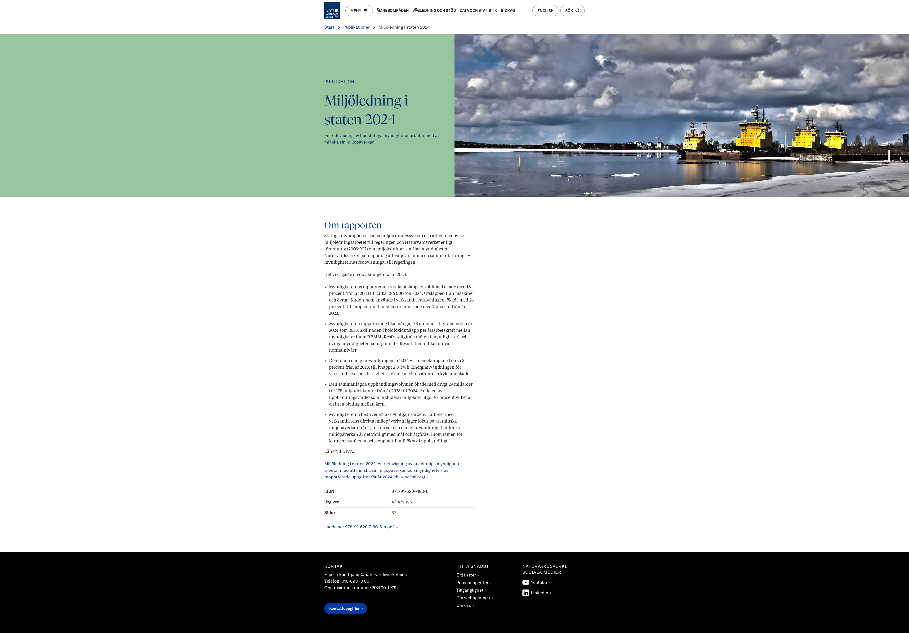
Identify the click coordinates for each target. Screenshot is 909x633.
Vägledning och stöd (434, 11)
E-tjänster (466, 575)
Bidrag (508, 11)
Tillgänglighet (469, 590)
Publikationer (356, 27)
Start (329, 27)
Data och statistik (478, 11)
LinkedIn (539, 593)
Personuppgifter (472, 583)
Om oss (463, 605)
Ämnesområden (393, 11)
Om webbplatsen (473, 598)
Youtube (539, 583)
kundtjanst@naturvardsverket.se (371, 575)
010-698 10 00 (355, 581)
